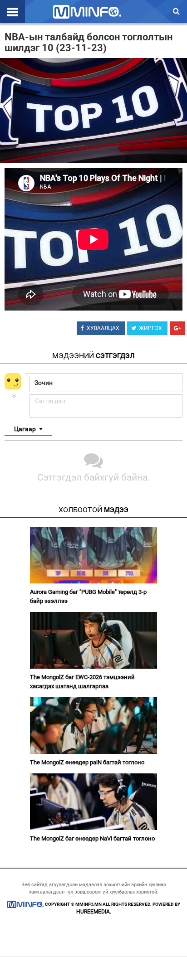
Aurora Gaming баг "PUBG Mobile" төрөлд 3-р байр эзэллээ (88, 596)
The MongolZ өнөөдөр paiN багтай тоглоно (87, 762)
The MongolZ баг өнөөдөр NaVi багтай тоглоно (92, 838)
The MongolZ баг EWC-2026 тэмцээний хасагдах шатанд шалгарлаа (82, 682)
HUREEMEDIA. (93, 911)
